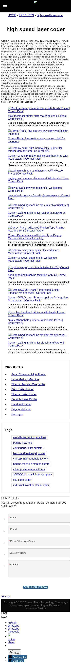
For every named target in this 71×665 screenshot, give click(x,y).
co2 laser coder (22, 479)
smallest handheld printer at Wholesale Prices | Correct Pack (35, 321)
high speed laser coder (50, 15)
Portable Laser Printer (24, 399)
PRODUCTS (26, 15)
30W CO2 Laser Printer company (32, 474)
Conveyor (17, 414)
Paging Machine (21, 409)
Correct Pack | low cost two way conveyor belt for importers (36, 140)
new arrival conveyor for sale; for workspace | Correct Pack (39, 197)
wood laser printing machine (29, 437)
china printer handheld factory (30, 458)
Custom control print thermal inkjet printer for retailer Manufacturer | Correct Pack (38, 157)
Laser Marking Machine (25, 379)
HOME (12, 15)
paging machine (22, 442)
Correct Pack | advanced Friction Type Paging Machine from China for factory (35, 237)
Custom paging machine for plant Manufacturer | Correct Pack (36, 344)
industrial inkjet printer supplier (31, 485)
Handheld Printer (21, 404)
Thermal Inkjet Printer (23, 394)
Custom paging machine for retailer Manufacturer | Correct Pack (37, 214)
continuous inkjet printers (27, 448)
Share (16, 653)
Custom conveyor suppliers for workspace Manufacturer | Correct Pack (32, 259)
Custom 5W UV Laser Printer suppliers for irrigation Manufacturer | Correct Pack (38, 299)
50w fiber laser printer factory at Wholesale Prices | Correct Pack (37, 117)
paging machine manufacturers (31, 464)
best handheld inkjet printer (29, 453)
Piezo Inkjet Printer (22, 389)
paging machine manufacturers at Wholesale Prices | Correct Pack (39, 180)
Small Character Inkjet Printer (28, 374)
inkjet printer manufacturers (29, 469)
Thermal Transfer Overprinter (28, 384)
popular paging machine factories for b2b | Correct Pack (37, 276)
